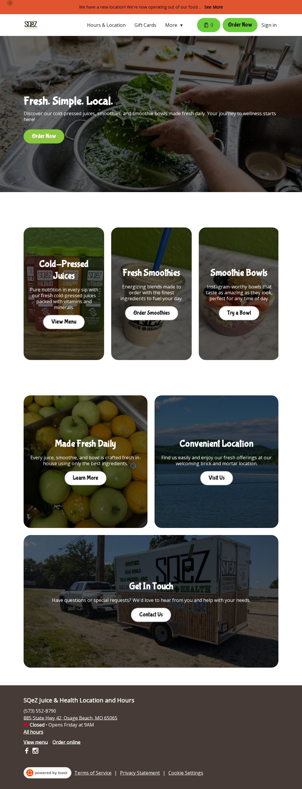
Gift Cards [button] (145, 25)
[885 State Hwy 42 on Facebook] (27, 751)
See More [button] (213, 7)
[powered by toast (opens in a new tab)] (47, 772)
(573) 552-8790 (40, 710)
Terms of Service (92, 773)
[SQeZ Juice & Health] (31, 25)
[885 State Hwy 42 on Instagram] (34, 751)
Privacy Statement (140, 773)
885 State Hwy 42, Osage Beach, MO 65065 (70, 717)
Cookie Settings (185, 773)
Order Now (240, 25)
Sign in (269, 25)
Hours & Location (106, 25)
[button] (10, 3)
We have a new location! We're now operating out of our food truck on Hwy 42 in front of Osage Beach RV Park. (138, 7)
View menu (36, 742)
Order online (66, 742)
